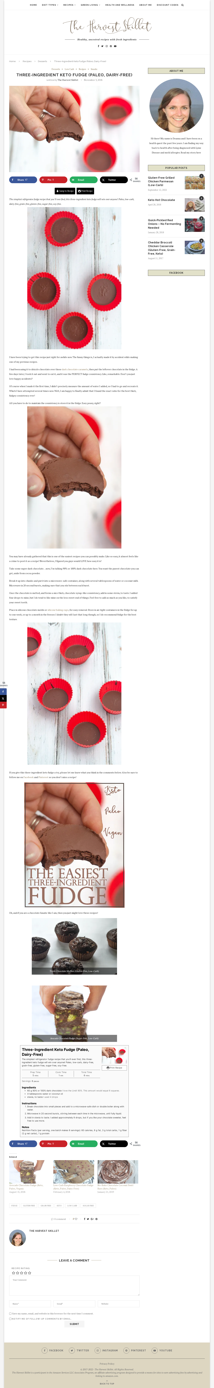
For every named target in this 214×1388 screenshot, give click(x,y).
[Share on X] (3, 698)
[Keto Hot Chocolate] (195, 205)
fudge (14, 1205)
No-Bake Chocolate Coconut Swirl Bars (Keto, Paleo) (115, 1187)
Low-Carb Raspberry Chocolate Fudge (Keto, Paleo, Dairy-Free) (73, 1187)
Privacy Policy (107, 1363)
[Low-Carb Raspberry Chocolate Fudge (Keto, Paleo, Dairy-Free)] (73, 1171)
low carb (72, 1205)
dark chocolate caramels (74, 369)
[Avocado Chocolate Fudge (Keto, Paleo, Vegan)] (29, 1171)
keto (59, 1205)
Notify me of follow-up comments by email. (42, 1319)
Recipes (68, 5)
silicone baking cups (58, 609)
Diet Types (49, 5)
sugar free (88, 1205)
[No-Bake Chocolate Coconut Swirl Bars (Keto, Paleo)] (117, 1171)
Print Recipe (87, 191)
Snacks (94, 69)
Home (33, 5)
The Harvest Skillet (68, 79)
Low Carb (69, 69)
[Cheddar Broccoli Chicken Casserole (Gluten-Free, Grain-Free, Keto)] (195, 247)
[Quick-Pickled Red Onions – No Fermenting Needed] (195, 225)
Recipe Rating (21, 1268)
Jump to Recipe (66, 191)
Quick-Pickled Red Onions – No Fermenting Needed (164, 224)
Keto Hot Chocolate (161, 200)
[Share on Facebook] (3, 691)
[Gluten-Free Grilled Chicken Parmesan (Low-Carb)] (195, 182)
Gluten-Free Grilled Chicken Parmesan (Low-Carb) (161, 181)
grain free (46, 1205)
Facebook (28, 777)
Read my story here (191, 152)
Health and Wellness (119, 5)
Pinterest (43, 777)
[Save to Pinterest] (3, 705)
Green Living (89, 5)
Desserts (42, 61)
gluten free (29, 1205)
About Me (145, 5)
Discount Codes (167, 5)
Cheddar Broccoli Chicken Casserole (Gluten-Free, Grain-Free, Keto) (161, 248)
